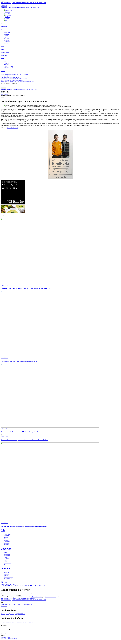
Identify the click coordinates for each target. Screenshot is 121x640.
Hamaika (21, 80)
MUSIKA (8, 3)
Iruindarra (6, 43)
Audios (10, 77)
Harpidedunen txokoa (26, 604)
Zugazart (6, 63)
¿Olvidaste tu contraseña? (7, 638)
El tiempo (3, 75)
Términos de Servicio (50, 597)
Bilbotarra (6, 38)
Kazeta (17, 80)
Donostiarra (7, 40)
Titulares (18, 604)
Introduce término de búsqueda (9, 83)
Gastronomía (11, 74)
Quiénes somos (5, 81)
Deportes (18, 7)
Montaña (31, 89)
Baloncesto (19, 89)
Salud (26, 74)
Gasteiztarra (7, 41)
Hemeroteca (15, 77)
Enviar (18, 595)
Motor (5, 561)
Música (2, 74)
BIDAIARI (15, 3)
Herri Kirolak (7, 563)
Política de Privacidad (36, 597)
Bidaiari (25, 78)
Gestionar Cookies (24, 81)
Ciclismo (6, 89)
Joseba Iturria (4, 94)
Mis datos (3, 604)
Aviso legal (16, 81)
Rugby (35, 89)
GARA (20, 3)
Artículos (6, 64)
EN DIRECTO (7, 585)
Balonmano (25, 89)
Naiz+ (5, 37)
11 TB (44, 3)
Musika (13, 78)
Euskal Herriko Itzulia (12, 128)
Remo (10, 89)
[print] (1, 97)
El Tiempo (12, 584)
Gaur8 (7, 80)
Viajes (6, 74)
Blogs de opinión (8, 67)
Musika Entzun (19, 78)
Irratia (2, 78)
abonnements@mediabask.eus (14, 622)
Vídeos (2, 77)
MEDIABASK (33, 3)
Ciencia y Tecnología (19, 74)
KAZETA (40, 3)
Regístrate (16, 638)
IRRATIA (3, 3)
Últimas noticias (5, 7)
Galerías (6, 77)
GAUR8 (26, 3)
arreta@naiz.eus (10, 614)
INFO (2, 6)
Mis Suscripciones (10, 604)
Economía (6, 34)
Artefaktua (3, 71)
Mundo (6, 35)
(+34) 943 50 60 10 (20, 614)
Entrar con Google (5, 637)
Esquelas (8, 75)
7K (23, 3)
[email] (3, 97)
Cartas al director (8, 66)
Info (10, 7)
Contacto (11, 81)
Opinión (14, 7)
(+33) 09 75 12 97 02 (27, 622)
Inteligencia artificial (31, 7)
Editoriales (6, 61)
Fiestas (38, 7)
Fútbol (2, 89)
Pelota (14, 89)
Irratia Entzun (7, 78)
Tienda (12, 75)
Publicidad (31, 81)
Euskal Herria (7, 32)
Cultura (23, 7)
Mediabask (12, 80)
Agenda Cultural (4, 55)
